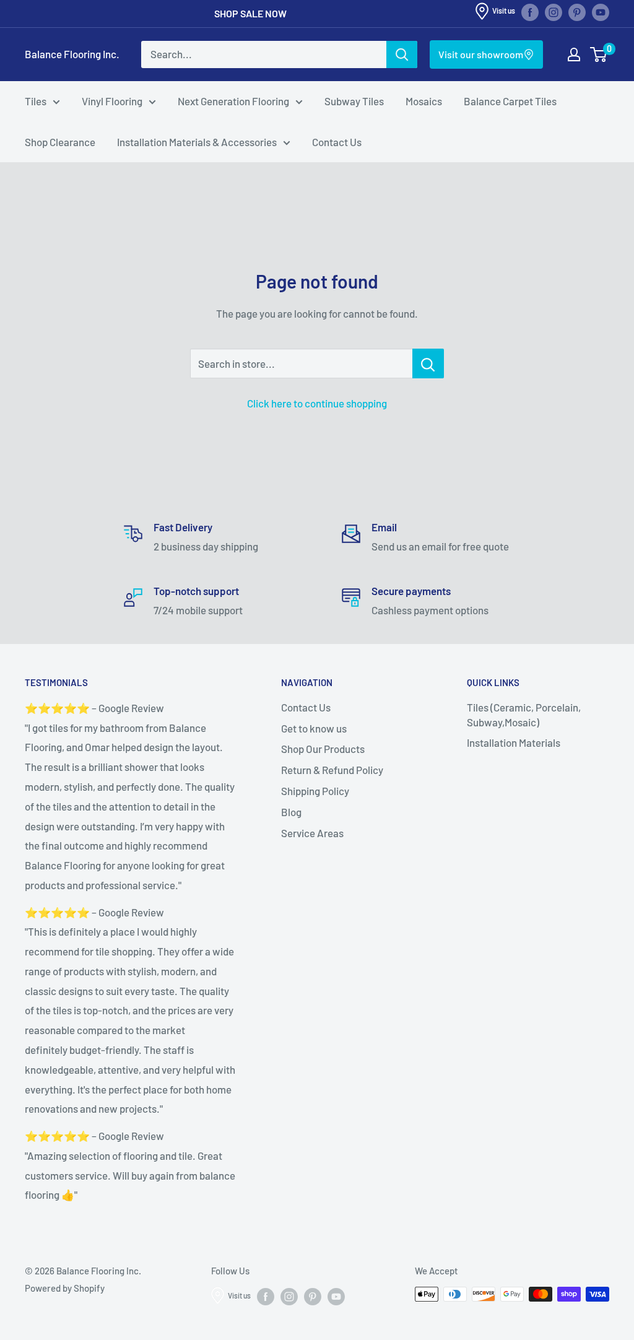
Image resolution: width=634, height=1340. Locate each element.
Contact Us (337, 142)
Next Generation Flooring (233, 101)
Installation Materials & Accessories (197, 142)
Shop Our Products (323, 748)
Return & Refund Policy (332, 770)
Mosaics (424, 101)
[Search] (401, 54)
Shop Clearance (60, 142)
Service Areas (312, 833)
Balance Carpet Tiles (510, 101)
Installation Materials (513, 742)
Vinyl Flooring (112, 101)
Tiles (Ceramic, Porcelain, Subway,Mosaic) (524, 714)
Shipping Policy (315, 791)
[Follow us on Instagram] (553, 12)
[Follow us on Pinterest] (577, 12)
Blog (291, 812)
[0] (599, 54)
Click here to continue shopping (317, 403)
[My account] (574, 54)
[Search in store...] (428, 363)
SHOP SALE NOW (250, 13)
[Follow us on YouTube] (600, 12)
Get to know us (314, 728)
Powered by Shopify (65, 1288)
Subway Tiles (354, 101)
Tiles (35, 101)
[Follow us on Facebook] (530, 12)
